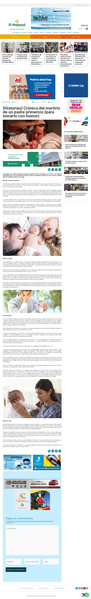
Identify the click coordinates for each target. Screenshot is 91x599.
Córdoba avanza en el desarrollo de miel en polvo (22, 56)
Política (41, 32)
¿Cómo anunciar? (44, 588)
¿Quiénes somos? (59, 588)
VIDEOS (45, 36)
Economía (62, 32)
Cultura (69, 32)
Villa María (15, 32)
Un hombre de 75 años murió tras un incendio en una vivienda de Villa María (51, 58)
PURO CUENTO (76, 36)
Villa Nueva (23, 32)
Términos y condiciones (27, 588)
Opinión (36, 32)
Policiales (76, 32)
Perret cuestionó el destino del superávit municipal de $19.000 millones (8, 58)
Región (30, 32)
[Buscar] (87, 29)
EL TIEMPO (15, 36)
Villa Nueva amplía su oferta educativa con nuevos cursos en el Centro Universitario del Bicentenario (66, 60)
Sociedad (55, 32)
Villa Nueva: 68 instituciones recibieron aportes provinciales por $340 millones (75, 178)
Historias (48, 32)
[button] (87, 595)
